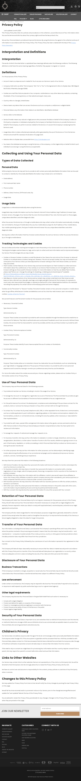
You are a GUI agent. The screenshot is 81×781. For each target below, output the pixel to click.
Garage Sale (25, 745)
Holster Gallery (62, 14)
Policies (23, 19)
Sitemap (4, 752)
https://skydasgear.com (42, 139)
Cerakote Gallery (20, 14)
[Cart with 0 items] (79, 6)
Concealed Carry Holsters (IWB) (30, 729)
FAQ (15, 19)
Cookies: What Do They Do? (16, 294)
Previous (78, 774)
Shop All (24, 748)
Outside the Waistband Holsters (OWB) (29, 734)
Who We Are (49, 14)
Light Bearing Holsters (29, 737)
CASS (23, 743)
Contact (74, 14)
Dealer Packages (35, 14)
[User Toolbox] (72, 6)
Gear (23, 740)
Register (11, 749)
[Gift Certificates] (76, 6)
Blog (32, 19)
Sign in (4, 749)
